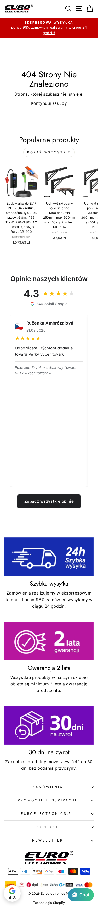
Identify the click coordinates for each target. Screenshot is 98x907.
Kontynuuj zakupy (49, 103)
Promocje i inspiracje (48, 800)
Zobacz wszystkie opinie (49, 501)
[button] (81, 895)
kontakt (48, 827)
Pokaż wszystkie (49, 152)
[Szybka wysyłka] (49, 556)
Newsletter (47, 840)
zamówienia (47, 787)
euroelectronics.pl (47, 814)
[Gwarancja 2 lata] (49, 641)
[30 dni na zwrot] (49, 725)
